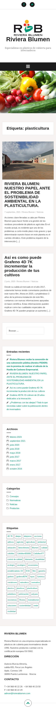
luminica (40, 577)
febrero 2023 (16, 437)
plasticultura (32, 588)
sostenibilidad (25, 605)
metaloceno (12, 582)
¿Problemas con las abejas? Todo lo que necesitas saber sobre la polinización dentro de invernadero (27, 405)
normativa (35, 582)
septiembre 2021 (17, 441)
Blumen (35, 548)
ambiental (42, 542)
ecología (11, 565)
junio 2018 (14, 449)
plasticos (20, 588)
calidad (44, 548)
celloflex (10, 553)
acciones (38, 536)
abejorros (27, 536)
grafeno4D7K (22, 577)
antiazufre (11, 548)
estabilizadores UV (15, 571)
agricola (20, 542)
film (34, 571)
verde (35, 605)
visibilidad (11, 611)
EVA (28, 571)
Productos (14, 508)
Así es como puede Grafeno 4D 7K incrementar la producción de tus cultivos (22, 266)
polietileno (11, 594)
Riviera (22, 600)
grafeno (10, 577)
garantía (41, 571)
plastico (10, 588)
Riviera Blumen (28, 39)
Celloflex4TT (39, 553)
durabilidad (39, 559)
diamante (29, 559)
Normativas (15, 500)
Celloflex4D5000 (24, 553)
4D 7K (10, 536)
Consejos (14, 496)
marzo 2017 (15, 461)
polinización (23, 594)
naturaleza (24, 582)
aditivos (10, 542)
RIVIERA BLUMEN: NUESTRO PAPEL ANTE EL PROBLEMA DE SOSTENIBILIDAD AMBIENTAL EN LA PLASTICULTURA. (27, 195)
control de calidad (14, 559)
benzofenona (24, 548)
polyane (34, 594)
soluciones (11, 605)
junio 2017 (14, 457)
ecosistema (33, 565)
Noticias (40, 212)
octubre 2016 (16, 468)
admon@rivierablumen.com (17, 693)
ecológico (21, 565)
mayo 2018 (15, 453)
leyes (32, 577)
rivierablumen (33, 600)
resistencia (12, 600)
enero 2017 (15, 465)
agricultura (30, 542)
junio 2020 (14, 445)
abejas (18, 536)
